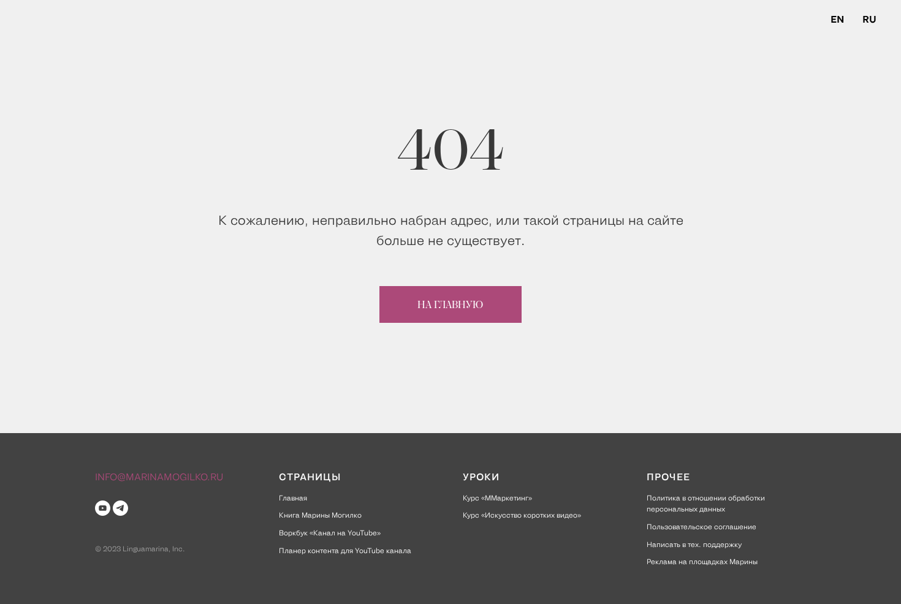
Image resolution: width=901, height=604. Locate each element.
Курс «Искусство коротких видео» (522, 514)
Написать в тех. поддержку (694, 544)
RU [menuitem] (869, 18)
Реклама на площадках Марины (702, 561)
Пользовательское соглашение (701, 526)
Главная (293, 497)
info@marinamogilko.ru (159, 476)
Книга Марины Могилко (320, 514)
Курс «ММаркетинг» (497, 497)
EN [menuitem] (837, 18)
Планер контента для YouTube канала (345, 550)
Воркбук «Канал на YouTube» (330, 532)
